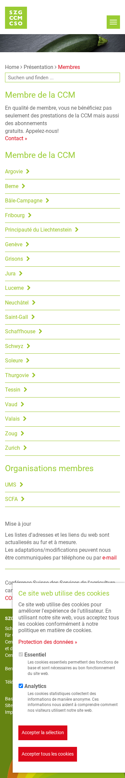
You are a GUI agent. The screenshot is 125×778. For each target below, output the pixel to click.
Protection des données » (47, 642)
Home (12, 67)
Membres (69, 67)
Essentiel (35, 655)
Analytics (35, 686)
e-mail (109, 557)
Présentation (38, 67)
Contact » (16, 138)
